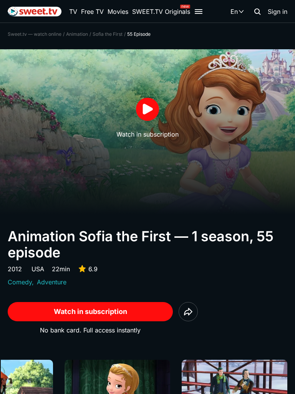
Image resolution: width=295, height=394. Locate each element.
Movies (118, 11)
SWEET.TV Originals (161, 11)
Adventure (51, 282)
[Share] (188, 311)
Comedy (20, 282)
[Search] (257, 11)
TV (73, 11)
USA (37, 269)
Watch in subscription (90, 311)
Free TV (92, 11)
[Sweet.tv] (34, 12)
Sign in (277, 11)
